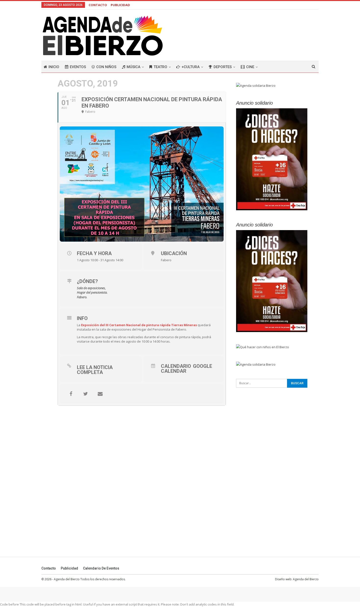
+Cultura (190, 67)
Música (133, 67)
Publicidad (69, 568)
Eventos (78, 67)
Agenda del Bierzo (306, 579)
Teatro (160, 67)
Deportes (223, 67)
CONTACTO (98, 5)
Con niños (106, 67)
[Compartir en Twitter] (85, 394)
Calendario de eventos (101, 568)
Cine (250, 67)
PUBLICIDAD (120, 5)
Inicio (53, 67)
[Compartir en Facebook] (71, 394)
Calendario (176, 366)
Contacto (48, 568)
